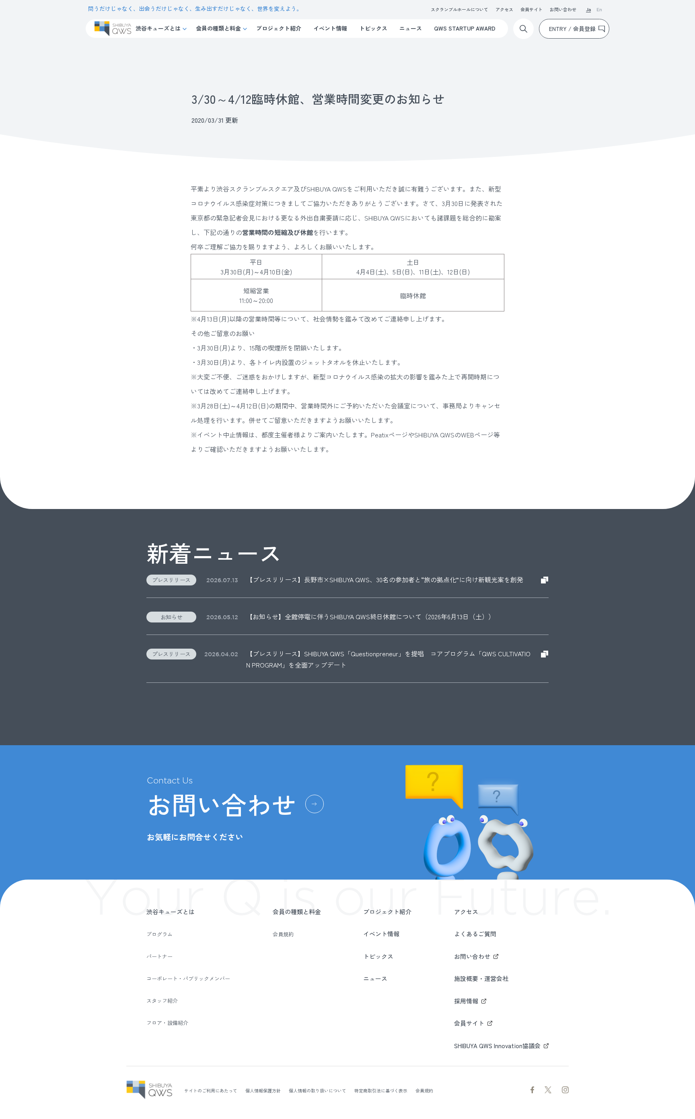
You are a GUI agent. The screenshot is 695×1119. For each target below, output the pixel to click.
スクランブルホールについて (459, 9)
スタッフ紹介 (162, 1000)
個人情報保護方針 (263, 1090)
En (599, 10)
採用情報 (466, 1001)
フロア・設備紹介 (167, 1022)
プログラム (159, 934)
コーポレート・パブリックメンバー (188, 978)
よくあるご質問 (475, 933)
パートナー (159, 956)
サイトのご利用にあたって (210, 1090)
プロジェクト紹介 (278, 28)
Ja (588, 10)
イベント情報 (330, 28)
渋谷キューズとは (158, 28)
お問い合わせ (563, 9)
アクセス (504, 9)
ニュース (410, 28)
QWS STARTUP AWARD (465, 28)
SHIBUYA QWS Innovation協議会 (497, 1045)
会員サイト (531, 9)
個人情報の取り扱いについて (317, 1090)
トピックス (373, 28)
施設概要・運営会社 (481, 978)
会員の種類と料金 (218, 28)
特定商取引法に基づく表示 (380, 1090)
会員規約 (283, 934)
